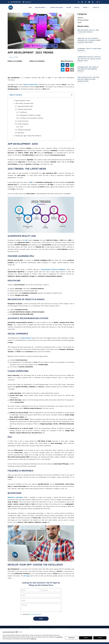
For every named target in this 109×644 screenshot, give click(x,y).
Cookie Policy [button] (59, 637)
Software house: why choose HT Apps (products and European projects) (88, 69)
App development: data (22, 100)
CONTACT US (96, 7)
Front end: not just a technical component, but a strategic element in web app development (89, 40)
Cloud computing (23, 124)
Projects (76, 7)
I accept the (32, 614)
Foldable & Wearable (24, 130)
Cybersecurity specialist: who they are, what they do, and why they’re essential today (89, 58)
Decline (86, 637)
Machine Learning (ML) (25, 109)
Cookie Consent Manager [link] (8, 632)
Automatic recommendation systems (31, 118)
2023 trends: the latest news (24, 103)
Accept (100, 637)
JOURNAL (85, 7)
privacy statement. (36, 614)
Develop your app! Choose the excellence (28, 135)
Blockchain (21, 132)
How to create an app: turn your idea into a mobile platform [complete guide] (88, 79)
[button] (98, 2)
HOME (30, 7)
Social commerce (23, 121)
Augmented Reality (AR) (25, 106)
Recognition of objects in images (30, 115)
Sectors (68, 7)
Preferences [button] (33, 638)
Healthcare (23, 112)
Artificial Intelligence (56, 7)
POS (21, 127)
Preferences (71, 637)
